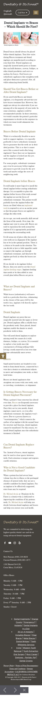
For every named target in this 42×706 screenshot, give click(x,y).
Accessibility (9, 671)
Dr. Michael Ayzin (11, 494)
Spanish (8, 14)
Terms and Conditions (17, 668)
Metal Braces (29, 638)
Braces (15, 402)
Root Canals (31, 654)
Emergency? (29, 622)
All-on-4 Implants (25, 632)
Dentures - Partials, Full (25, 657)
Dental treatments (22, 619)
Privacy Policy (9, 665)
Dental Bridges (22, 641)
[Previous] (5, 690)
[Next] (15, 690)
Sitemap (30, 668)
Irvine (18, 648)
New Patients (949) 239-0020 (16, 556)
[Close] (24, 690)
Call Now (22, 12)
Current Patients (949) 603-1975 (17, 560)
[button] (3, 356)
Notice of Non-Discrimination (27, 665)
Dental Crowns (26, 661)
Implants (18, 625)
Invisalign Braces (22, 635)
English (7, 11)
